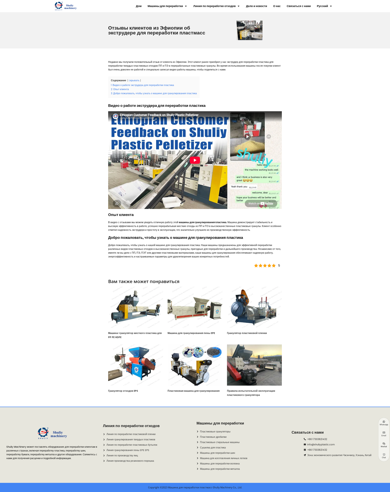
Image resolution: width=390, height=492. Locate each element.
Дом (139, 6)
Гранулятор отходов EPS (123, 391)
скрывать (134, 80)
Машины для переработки (165, 6)
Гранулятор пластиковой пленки (247, 333)
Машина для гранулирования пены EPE (191, 333)
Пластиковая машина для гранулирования (194, 391)
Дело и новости (256, 6)
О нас (277, 6)
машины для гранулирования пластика (202, 222)
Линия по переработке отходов (214, 6)
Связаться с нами (299, 6)
